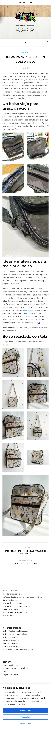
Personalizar (25, 717)
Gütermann (28, 310)
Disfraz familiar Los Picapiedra (15, 631)
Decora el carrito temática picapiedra (18, 649)
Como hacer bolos (10, 609)
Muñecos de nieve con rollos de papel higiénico (22, 597)
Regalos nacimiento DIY (12, 674)
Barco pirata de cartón (12, 600)
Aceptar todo (25, 710)
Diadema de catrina (10, 640)
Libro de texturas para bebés (15, 668)
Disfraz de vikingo (10, 637)
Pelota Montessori (10, 665)
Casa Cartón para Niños (12, 594)
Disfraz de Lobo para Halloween (16, 634)
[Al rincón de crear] (25, 17)
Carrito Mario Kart (10, 646)
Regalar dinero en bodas (12, 603)
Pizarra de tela (8, 671)
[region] (25, 706)
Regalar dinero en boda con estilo (16, 606)
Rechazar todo (25, 723)
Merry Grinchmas (9, 615)
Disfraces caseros (10, 643)
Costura (25, 53)
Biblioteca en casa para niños (14, 612)
